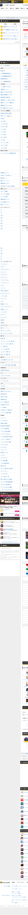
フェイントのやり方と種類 (6, 441)
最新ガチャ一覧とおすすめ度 (6, 92)
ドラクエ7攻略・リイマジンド (17, 889)
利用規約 (13, 882)
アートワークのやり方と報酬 (6, 487)
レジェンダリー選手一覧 (5, 351)
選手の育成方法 (4, 394)
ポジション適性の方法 (5, 402)
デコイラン (3, 266)
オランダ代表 (3, 121)
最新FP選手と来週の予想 (5, 97)
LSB (1, 250)
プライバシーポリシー (21, 882)
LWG (2, 215)
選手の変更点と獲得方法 (5, 426)
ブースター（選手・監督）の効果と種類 (8, 365)
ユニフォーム (3, 418)
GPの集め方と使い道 (5, 404)
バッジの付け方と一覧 (5, 476)
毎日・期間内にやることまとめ (7, 108)
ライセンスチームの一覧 (5, 375)
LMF (1, 220)
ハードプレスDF (4, 312)
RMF (1, 223)
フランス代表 (3, 129)
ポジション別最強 (4, 191)
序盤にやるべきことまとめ (6, 391)
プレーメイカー (4, 298)
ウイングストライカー (5, 280)
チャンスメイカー (4, 277)
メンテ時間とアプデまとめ (6, 86)
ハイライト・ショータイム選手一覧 (7, 341)
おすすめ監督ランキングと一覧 (7, 359)
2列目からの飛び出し (5, 290)
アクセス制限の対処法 (5, 463)
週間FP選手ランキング (5, 183)
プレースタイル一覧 (4, 380)
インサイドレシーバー (5, 282)
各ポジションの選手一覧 (5, 354)
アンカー (2, 301)
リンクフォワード (4, 274)
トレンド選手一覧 (4, 346)
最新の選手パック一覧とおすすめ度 (7, 100)
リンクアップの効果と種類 (6, 412)
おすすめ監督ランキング (5, 202)
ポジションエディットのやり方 (7, 333)
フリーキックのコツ (4, 444)
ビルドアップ (3, 314)
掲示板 (15, 24)
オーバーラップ (4, 317)
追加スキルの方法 (4, 396)
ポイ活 (9, 1)
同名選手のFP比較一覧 (5, 370)
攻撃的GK (2, 320)
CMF (1, 228)
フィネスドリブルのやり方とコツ (7, 489)
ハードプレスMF (4, 296)
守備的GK (2, 322)
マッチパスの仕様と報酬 (5, 431)
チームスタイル (4, 447)
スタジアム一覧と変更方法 (6, 484)
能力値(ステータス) (4, 452)
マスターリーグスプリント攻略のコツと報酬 (11, 35)
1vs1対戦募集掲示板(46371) (6, 73)
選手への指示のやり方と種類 (6, 479)
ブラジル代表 (3, 134)
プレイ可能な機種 (4, 460)
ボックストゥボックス (5, 293)
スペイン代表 (3, 132)
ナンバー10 (3, 288)
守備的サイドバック (4, 309)
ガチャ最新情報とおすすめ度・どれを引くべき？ (11, 29)
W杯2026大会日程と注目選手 (6, 113)
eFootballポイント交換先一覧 (6, 410)
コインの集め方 (4, 407)
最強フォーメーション (5, 180)
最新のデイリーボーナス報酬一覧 (7, 102)
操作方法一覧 (3, 465)
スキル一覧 (3, 386)
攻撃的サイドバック (4, 304)
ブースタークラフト (4, 473)
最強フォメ (23, 8)
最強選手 (17, 8)
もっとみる (17, 42)
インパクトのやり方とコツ (6, 433)
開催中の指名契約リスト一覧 (6, 94)
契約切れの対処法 (4, 423)
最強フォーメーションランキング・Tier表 (11, 32)
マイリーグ (3, 455)
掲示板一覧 (3, 70)
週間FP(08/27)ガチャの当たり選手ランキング (11, 39)
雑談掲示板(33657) (4, 78)
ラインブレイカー (4, 264)
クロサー (2, 285)
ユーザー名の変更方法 (5, 428)
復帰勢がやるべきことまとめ (6, 105)
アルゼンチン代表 (4, 126)
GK (1, 258)
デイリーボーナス (4, 457)
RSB (1, 253)
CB (1, 256)
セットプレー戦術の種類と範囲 (7, 481)
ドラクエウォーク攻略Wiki (16, 893)
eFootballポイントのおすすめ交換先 (8, 186)
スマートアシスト (4, 471)
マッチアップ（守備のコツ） (6, 439)
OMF (2, 225)
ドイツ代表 (3, 139)
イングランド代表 (4, 124)
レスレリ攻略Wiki (15, 902)
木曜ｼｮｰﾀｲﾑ (12, 8)
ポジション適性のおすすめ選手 (7, 468)
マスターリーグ (4, 449)
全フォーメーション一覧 (5, 330)
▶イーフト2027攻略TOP (5, 65)
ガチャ (7, 8)
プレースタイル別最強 (5, 194)
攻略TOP (2, 8)
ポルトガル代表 (4, 137)
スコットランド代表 (4, 142)
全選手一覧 (3, 338)
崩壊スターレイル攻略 (16, 891)
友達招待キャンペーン (5, 89)
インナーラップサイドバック (6, 306)
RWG (2, 217)
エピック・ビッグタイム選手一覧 (7, 343)
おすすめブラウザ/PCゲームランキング (10, 542)
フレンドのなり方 (4, 420)
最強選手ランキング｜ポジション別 (10, 26)
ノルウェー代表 (4, 147)
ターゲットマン (4, 272)
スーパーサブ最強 (4, 196)
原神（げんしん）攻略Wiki (16, 895)
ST (1, 212)
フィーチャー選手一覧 (5, 349)
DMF (1, 248)
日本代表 (2, 118)
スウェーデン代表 (4, 145)
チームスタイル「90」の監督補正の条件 (8, 153)
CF (1, 209)
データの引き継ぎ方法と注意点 (7, 436)
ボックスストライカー (5, 269)
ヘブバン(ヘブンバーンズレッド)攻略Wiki (19, 897)
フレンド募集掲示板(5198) (6, 81)
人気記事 (5, 24)
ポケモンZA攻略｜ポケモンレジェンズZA (19, 886)
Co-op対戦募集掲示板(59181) (6, 76)
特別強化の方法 (4, 399)
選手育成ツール (4, 178)
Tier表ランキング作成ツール (6, 175)
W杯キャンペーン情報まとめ (6, 116)
